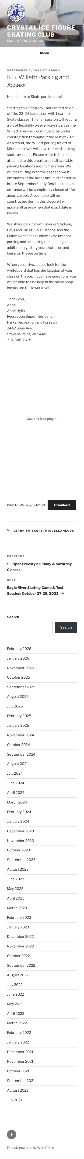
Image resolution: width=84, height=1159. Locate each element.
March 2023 (17, 908)
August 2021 (17, 1090)
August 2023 (18, 869)
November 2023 (20, 841)
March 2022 (17, 1023)
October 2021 (18, 1071)
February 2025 (19, 716)
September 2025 (21, 687)
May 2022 (15, 1004)
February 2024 (19, 812)
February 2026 (19, 649)
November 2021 (20, 1061)
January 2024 (18, 821)
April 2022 (15, 1014)
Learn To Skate (28, 530)
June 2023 (15, 879)
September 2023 (21, 860)
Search (13, 617)
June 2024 (15, 783)
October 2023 (18, 850)
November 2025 (20, 668)
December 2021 (20, 1052)
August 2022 (17, 975)
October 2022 (18, 956)
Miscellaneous (60, 530)
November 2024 (20, 735)
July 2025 (15, 706)
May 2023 (15, 889)
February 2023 (19, 918)
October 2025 (18, 677)
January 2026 (18, 658)
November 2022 (20, 946)
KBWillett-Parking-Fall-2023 (26, 505)
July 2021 (14, 1100)
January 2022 (18, 1042)
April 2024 (15, 793)
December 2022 (20, 937)
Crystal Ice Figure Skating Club (41, 31)
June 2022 (15, 994)
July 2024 (15, 773)
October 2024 (18, 745)
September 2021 (21, 1081)
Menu (44, 53)
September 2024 (21, 754)
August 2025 (18, 697)
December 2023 (20, 831)
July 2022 (15, 985)
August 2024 (18, 764)
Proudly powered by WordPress (30, 1148)
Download (62, 505)
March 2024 (17, 802)
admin (54, 70)
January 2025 (18, 725)
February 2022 (19, 1033)
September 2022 (21, 965)
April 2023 (15, 898)
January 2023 (18, 927)
